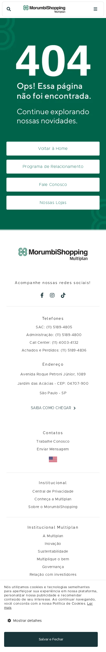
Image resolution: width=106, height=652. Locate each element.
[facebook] (42, 296)
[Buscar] (9, 9)
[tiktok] (63, 296)
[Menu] (95, 9)
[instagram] (52, 296)
